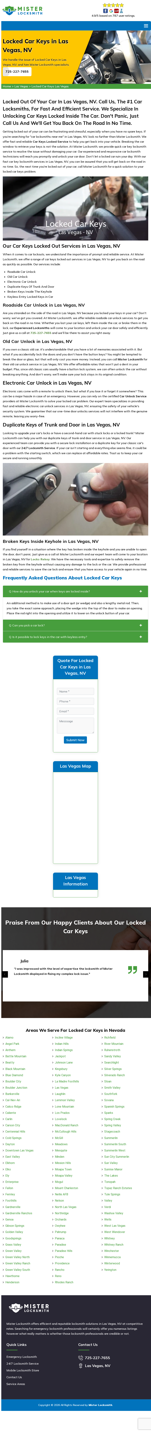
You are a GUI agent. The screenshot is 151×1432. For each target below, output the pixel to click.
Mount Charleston (66, 1188)
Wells (107, 1219)
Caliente (10, 1113)
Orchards (60, 1219)
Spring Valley (112, 1125)
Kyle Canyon (63, 1075)
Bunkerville (12, 1094)
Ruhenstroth (112, 1050)
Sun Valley (111, 1163)
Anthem (10, 1050)
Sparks (108, 1113)
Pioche (59, 1257)
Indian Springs (64, 1050)
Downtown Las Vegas (19, 1150)
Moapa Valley (63, 1175)
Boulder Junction (16, 1087)
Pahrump (60, 1232)
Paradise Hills (63, 1251)
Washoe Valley (113, 1213)
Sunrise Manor (113, 1169)
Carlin (8, 1119)
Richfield (109, 1037)
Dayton (10, 1144)
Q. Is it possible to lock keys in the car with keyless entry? (48, 637)
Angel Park (12, 1044)
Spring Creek (112, 1119)
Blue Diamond (14, 1075)
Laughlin (60, 1094)
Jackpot (60, 1056)
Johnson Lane (64, 1062)
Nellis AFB (61, 1194)
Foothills (11, 1200)
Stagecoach (112, 1131)
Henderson (12, 1282)
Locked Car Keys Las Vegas (50, 86)
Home (7, 86)
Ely (7, 1175)
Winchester (111, 1251)
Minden (59, 1156)
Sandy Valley (112, 1056)
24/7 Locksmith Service (22, 1363)
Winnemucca (112, 1257)
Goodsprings (13, 1238)
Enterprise (12, 1182)
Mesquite (61, 1150)
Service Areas (15, 1384)
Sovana (109, 1100)
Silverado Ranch (114, 1075)
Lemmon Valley (65, 1100)
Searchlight (111, 1062)
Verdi (107, 1207)
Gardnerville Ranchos (18, 1213)
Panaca (59, 1238)
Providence (62, 1263)
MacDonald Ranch (66, 1125)
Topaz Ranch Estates (118, 1188)
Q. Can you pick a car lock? (27, 625)
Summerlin (111, 1138)
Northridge (62, 1213)
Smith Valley (112, 1087)
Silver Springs (113, 1069)
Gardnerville (12, 1207)
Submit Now (75, 740)
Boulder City (13, 1081)
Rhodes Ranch (64, 1282)
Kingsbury (61, 1069)
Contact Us (14, 1377)
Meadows (61, 1144)
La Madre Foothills (67, 1081)
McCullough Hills (65, 1131)
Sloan (107, 1081)
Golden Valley (14, 1232)
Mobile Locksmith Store (22, 1370)
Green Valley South (17, 1270)
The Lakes (111, 1175)
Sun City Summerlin (116, 1156)
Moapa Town (63, 1169)
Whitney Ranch (113, 1244)
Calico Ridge (13, 1106)
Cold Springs (13, 1138)
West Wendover (114, 1232)
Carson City (12, 1125)
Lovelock (61, 1119)
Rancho (59, 1270)
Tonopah (109, 1182)
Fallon (9, 1188)
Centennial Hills (15, 1131)
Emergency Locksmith (21, 1357)
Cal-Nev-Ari (12, 1100)
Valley (108, 1200)
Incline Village (64, 1037)
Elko (8, 1169)
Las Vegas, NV (97, 1365)
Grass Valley (13, 1244)
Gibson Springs (14, 1225)
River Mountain (113, 1044)
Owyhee (60, 1225)
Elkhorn (10, 1163)
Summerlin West (114, 1150)
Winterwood (112, 1263)
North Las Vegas (65, 1207)
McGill (59, 1138)
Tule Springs (112, 1194)
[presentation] (5, 974)
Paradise (60, 1244)
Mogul (59, 1182)
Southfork (110, 1094)
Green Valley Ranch (17, 1263)
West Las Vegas (114, 1225)
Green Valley (13, 1251)
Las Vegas (21, 86)
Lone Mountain (64, 1106)
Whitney (109, 1238)
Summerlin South (115, 1144)
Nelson (59, 1200)
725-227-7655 (17, 71)
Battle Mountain (15, 1056)
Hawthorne (12, 1276)
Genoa (9, 1219)
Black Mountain (15, 1069)
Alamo (9, 1037)
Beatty (9, 1062)
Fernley (10, 1194)
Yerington (110, 1270)
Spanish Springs (114, 1106)
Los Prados (62, 1113)
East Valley (12, 1156)
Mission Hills (63, 1163)
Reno (58, 1276)
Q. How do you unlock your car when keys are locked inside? (49, 591)
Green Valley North (17, 1257)
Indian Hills (62, 1044)
